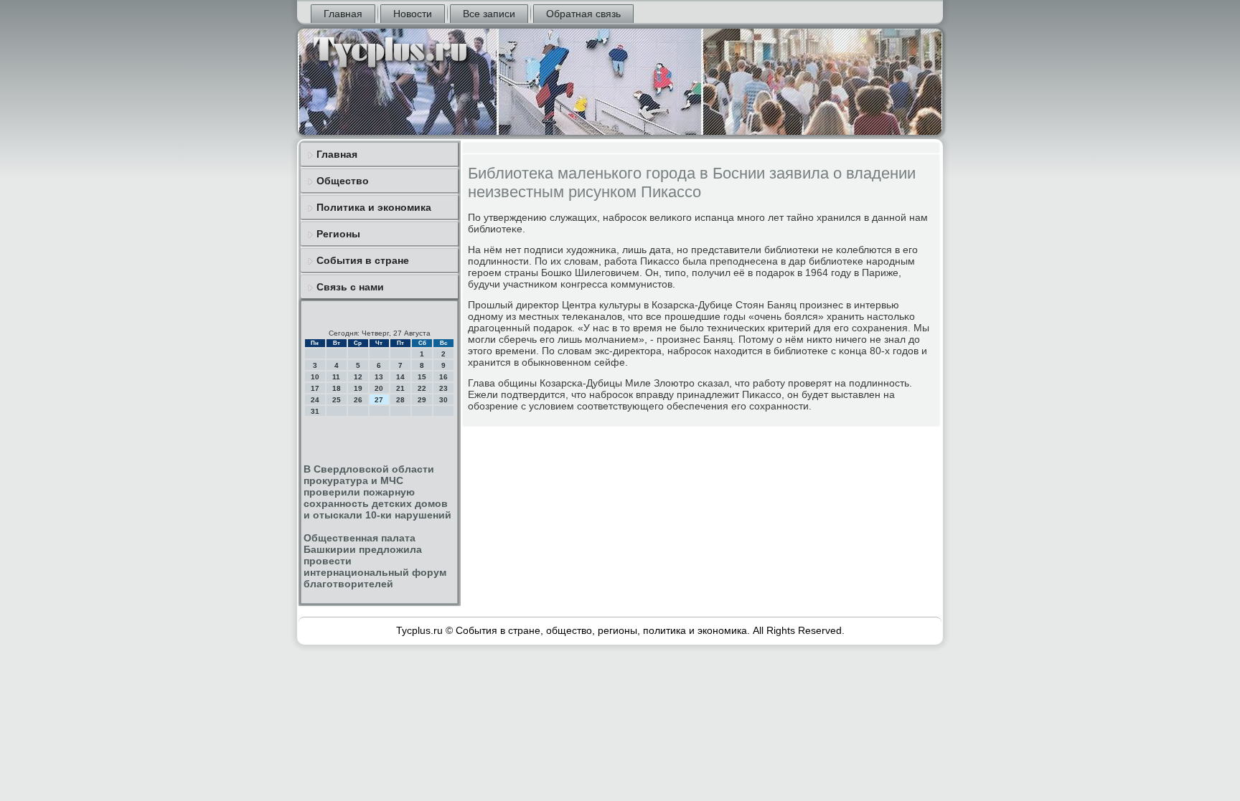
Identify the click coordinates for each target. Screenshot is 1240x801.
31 (315, 411)
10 (315, 377)
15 (422, 377)
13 (379, 377)
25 (336, 400)
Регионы (338, 234)
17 (315, 388)
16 (443, 377)
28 (400, 400)
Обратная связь (583, 13)
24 (315, 400)
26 (358, 400)
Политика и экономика (373, 207)
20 (379, 388)
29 (422, 400)
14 (400, 377)
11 (336, 377)
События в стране (362, 260)
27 (379, 400)
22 (422, 388)
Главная (343, 13)
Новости (412, 13)
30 (443, 400)
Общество (342, 180)
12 (358, 377)
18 (336, 388)
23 (443, 388)
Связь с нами (350, 287)
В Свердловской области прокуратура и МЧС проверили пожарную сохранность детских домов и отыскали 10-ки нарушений (377, 492)
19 (358, 388)
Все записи (489, 13)
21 (400, 388)
